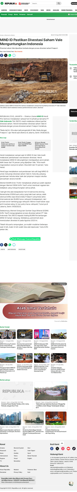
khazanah (34, 10)
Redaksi (16, 469)
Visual (15, 458)
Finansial (4, 14)
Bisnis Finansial (67, 10)
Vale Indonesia (6, 121)
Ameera (2, 448)
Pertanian (22, 14)
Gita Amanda (18, 51)
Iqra (15, 450)
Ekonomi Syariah (15, 10)
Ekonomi (7, 35)
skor (26, 10)
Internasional (4, 456)
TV (1, 461)
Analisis (16, 453)
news (48, 10)
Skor (29, 448)
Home (1, 35)
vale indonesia (12, 249)
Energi (10, 14)
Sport (29, 453)
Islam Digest (31, 450)
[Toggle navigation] (2, 3)
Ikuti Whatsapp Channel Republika (26, 239)
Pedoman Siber (32, 469)
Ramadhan (17, 461)
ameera (4, 10)
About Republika (5, 469)
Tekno (15, 456)
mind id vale (22, 249)
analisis (56, 10)
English (30, 458)
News (1, 453)
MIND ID (39, 116)
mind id (3, 249)
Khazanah (3, 450)
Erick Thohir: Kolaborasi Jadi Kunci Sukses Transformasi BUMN (8, 145)
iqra (42, 10)
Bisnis (16, 14)
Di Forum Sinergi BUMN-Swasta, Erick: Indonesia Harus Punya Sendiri (41, 146)
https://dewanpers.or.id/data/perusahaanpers (15, 482)
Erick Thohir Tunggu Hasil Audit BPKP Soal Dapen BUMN (24, 144)
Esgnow (2, 458)
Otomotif (29, 14)
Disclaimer (3, 472)
